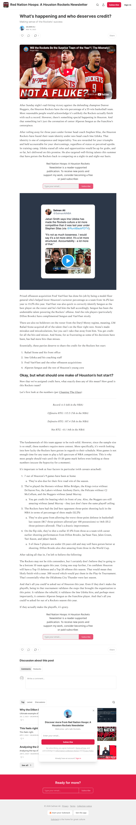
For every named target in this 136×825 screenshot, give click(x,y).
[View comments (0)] (28, 35)
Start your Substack (61, 812)
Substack (55, 819)
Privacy (65, 806)
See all (25, 765)
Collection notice (84, 806)
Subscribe (114, 4)
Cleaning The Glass (70, 392)
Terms (72, 806)
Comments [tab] (26, 669)
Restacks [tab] (37, 669)
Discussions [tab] (40, 702)
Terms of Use (81, 748)
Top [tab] (22, 702)
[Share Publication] (103, 4)
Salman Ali (30, 27)
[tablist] (31, 669)
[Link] (16, 375)
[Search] (97, 4)
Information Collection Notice (67, 751)
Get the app (81, 812)
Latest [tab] (29, 702)
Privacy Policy (88, 751)
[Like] (22, 35)
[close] (93, 710)
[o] (105, 752)
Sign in (127, 4)
